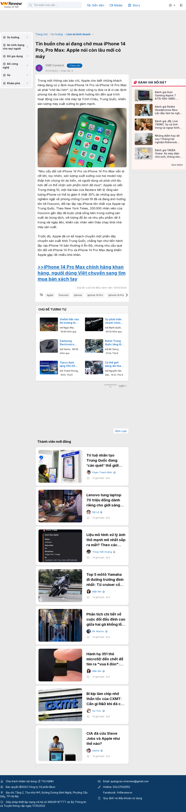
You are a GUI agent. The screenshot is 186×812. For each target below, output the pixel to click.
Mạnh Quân (115, 327)
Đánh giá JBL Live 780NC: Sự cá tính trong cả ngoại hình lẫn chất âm (167, 125)
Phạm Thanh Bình (103, 472)
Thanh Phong (71, 370)
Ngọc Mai (69, 327)
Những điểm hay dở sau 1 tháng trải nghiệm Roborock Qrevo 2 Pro (167, 139)
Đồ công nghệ (10, 65)
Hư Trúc (98, 710)
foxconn (63, 295)
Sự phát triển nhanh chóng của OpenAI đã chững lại (114, 321)
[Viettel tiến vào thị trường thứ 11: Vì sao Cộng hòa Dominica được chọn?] (49, 324)
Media (118, 5)
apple (50, 295)
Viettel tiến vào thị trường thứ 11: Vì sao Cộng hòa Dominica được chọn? (69, 321)
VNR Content (54, 65)
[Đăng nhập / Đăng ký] (172, 5)
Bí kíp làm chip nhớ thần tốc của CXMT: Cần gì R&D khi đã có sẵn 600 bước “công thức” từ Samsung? (104, 704)
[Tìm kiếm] (30, 5)
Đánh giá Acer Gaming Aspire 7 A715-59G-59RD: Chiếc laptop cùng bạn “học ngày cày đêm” (167, 96)
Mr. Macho (99, 631)
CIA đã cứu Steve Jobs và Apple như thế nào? (103, 738)
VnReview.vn (124, 792)
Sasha (67, 349)
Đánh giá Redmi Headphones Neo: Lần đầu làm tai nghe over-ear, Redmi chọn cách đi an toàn (168, 110)
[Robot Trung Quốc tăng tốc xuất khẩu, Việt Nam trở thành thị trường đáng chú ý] (94, 346)
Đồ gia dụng (14, 56)
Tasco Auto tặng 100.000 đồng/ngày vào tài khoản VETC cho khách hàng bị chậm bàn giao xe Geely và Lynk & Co (69, 364)
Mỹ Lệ (97, 512)
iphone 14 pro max (119, 295)
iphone (78, 295)
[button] (181, 5)
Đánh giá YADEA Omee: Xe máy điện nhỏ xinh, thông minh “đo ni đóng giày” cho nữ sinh (169, 154)
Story (136, 5)
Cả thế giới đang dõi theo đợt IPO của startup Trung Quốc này (114, 364)
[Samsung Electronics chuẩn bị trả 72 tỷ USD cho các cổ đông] (49, 346)
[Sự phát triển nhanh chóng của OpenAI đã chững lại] (94, 324)
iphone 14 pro (95, 295)
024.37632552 (121, 786)
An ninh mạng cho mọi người (13, 46)
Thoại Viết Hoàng (103, 551)
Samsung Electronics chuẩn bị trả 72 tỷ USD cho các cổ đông (69, 342)
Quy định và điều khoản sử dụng (122, 798)
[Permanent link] (79, 279)
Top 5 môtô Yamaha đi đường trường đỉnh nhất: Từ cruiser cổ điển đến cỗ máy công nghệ (105, 584)
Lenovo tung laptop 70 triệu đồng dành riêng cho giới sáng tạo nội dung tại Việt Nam (104, 505)
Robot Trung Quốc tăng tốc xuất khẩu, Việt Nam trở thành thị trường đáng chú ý (114, 342)
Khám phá (13, 83)
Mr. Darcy (113, 349)
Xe (8, 75)
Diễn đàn (98, 5)
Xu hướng (12, 37)
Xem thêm (177, 164)
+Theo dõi (74, 65)
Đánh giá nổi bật (152, 82)
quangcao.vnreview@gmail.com (129, 781)
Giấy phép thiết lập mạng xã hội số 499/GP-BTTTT (36, 801)
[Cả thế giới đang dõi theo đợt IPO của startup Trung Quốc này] (94, 367)
